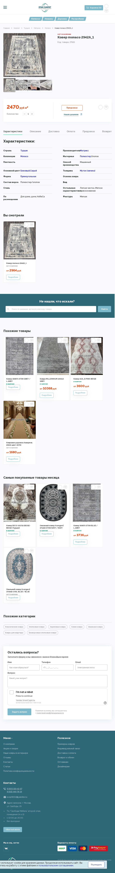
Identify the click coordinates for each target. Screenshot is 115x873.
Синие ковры (76, 627)
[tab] (12, 131)
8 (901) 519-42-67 (14, 789)
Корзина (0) (95, 8)
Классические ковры (14, 627)
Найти (104, 309)
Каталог (35, 19)
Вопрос (11, 673)
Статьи (6, 766)
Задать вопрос (19, 712)
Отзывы (7, 757)
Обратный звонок (13, 830)
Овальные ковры (95, 627)
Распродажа (77, 19)
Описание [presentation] (35, 131)
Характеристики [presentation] (12, 131)
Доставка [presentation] (53, 131)
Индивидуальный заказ (69, 748)
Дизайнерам (64, 766)
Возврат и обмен (66, 757)
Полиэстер (85, 156)
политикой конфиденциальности (50, 713)
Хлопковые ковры (36, 627)
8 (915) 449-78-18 (14, 792)
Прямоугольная (28, 176)
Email (78, 662)
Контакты (8, 762)
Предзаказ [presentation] (89, 131)
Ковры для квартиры (14, 633)
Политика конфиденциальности (18, 771)
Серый (33, 171)
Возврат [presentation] (107, 131)
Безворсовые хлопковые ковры (42, 633)
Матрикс (37, 28)
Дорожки (62, 19)
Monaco (48, 28)
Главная (6, 28)
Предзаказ (72, 108)
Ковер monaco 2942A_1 (16, 263)
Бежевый (25, 171)
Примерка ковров (66, 744)
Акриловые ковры (58, 627)
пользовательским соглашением (55, 865)
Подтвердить (96, 865)
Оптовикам (63, 762)
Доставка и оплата (67, 753)
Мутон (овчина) (87, 171)
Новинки (49, 19)
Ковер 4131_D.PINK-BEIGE (84, 379)
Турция (27, 28)
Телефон (46, 662)
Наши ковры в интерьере (15, 753)
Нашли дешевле (71, 114)
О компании (9, 744)
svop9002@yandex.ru (17, 797)
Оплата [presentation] (71, 131)
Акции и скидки (10, 748)
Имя (10, 662)
